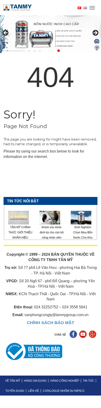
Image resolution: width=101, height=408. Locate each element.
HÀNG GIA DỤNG (35, 380)
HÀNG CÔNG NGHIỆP (64, 380)
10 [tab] (75, 50)
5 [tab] (48, 50)
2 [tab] (31, 50)
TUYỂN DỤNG (14, 390)
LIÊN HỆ (33, 390)
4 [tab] (42, 50)
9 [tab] (69, 50)
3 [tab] (37, 50)
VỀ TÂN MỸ (12, 380)
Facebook (74, 334)
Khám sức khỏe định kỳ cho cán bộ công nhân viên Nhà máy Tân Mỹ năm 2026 (44, 238)
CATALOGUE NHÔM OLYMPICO (63, 390)
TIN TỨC (88, 380)
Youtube (83, 334)
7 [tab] (58, 50)
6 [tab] (53, 50)
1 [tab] (26, 50)
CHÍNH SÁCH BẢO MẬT (50, 322)
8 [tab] (64, 50)
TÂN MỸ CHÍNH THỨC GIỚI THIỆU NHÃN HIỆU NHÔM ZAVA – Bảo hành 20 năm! (13, 238)
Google (93, 334)
